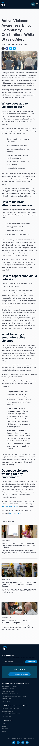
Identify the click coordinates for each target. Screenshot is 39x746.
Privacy (8, 738)
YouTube (27, 742)
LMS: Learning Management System (11, 713)
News (3, 723)
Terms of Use (15, 738)
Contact (4, 731)
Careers (4, 726)
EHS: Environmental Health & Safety (11, 708)
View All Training (6, 701)
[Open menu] (37, 4)
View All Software (6, 716)
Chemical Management (7, 711)
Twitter (18, 742)
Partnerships (5, 728)
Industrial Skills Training (8, 691)
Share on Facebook (6, 48)
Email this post (3, 48)
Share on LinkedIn (14, 48)
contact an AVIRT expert (10, 506)
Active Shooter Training (8, 688)
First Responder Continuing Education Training (14, 696)
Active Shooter (21, 44)
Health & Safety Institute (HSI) (3, 4)
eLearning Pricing (6, 698)
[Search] (33, 4)
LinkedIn (22, 742)
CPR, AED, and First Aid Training (10, 686)
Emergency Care (8, 44)
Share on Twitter (10, 48)
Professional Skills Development (10, 693)
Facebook (13, 742)
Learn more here (15, 513)
